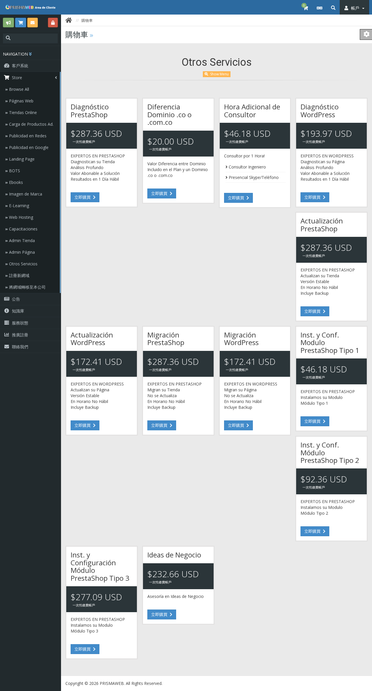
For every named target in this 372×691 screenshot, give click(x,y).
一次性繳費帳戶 (84, 141)
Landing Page (21, 159)
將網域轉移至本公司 (27, 287)
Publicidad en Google (28, 147)
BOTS (14, 170)
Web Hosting (20, 217)
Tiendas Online (22, 112)
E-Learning (18, 205)
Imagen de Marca (25, 194)
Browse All (18, 89)
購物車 (87, 20)
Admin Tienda (21, 240)
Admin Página (21, 252)
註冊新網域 (18, 275)
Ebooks (15, 182)
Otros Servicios (22, 264)
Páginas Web (20, 101)
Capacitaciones (22, 229)
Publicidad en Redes (27, 135)
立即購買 (83, 197)
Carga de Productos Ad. (30, 124)
